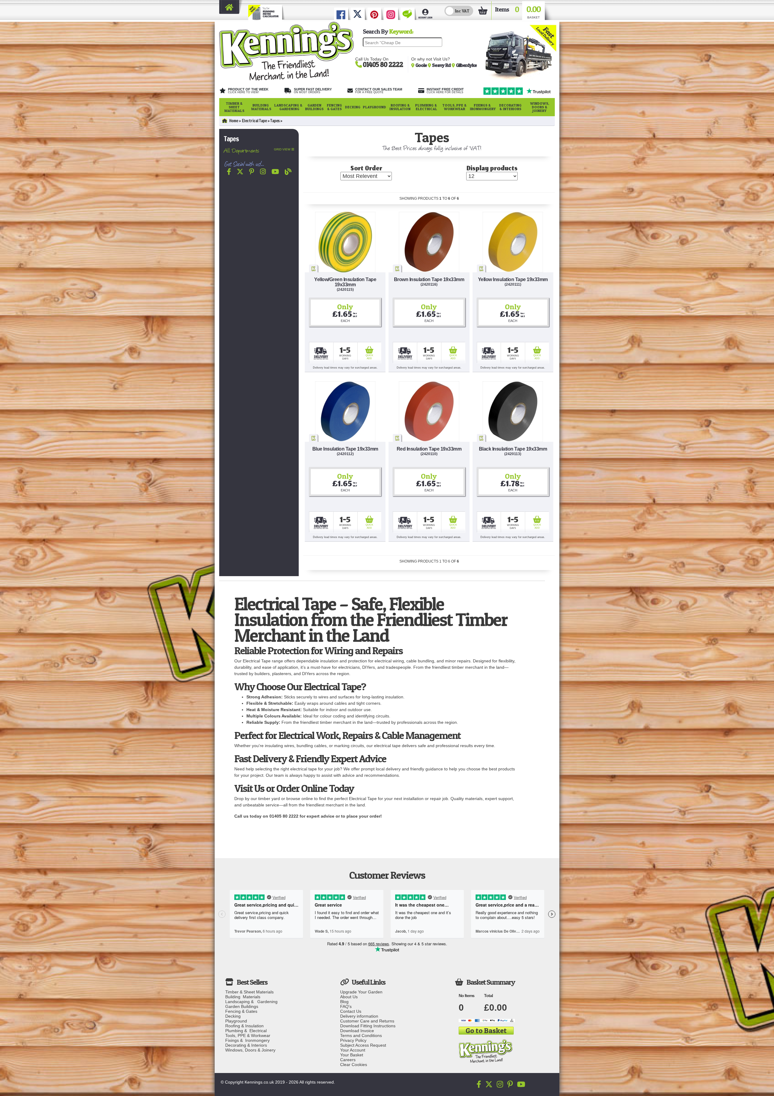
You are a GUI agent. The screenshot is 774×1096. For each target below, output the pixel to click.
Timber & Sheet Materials (234, 107)
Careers (348, 1059)
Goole (421, 65)
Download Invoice (357, 1030)
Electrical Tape (254, 121)
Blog (344, 1001)
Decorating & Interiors (510, 107)
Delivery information (359, 1016)
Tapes (275, 121)
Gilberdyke (466, 65)
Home (233, 121)
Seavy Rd (442, 65)
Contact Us (350, 1011)
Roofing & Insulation (400, 107)
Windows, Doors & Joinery (539, 107)
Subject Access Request (363, 1045)
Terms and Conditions (361, 1035)
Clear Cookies (353, 1064)
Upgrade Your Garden (361, 991)
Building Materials (261, 107)
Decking (352, 107)
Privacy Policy (353, 1040)
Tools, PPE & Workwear (454, 107)
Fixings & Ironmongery (483, 107)
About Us (349, 996)
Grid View (282, 149)
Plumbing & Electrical (426, 107)
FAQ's (346, 1006)
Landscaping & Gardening (288, 107)
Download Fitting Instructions (367, 1025)
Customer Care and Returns (367, 1021)
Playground (374, 107)
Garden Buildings (314, 107)
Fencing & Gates (334, 107)
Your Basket (351, 1054)
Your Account (352, 1050)
